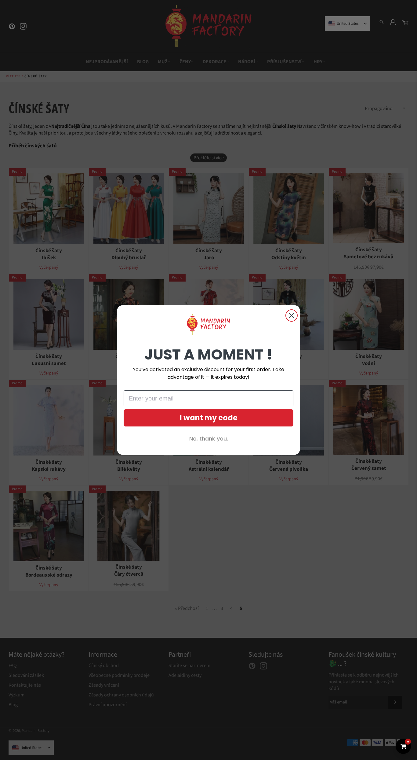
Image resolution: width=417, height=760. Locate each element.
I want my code (209, 418)
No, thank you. (208, 438)
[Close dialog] (291, 315)
